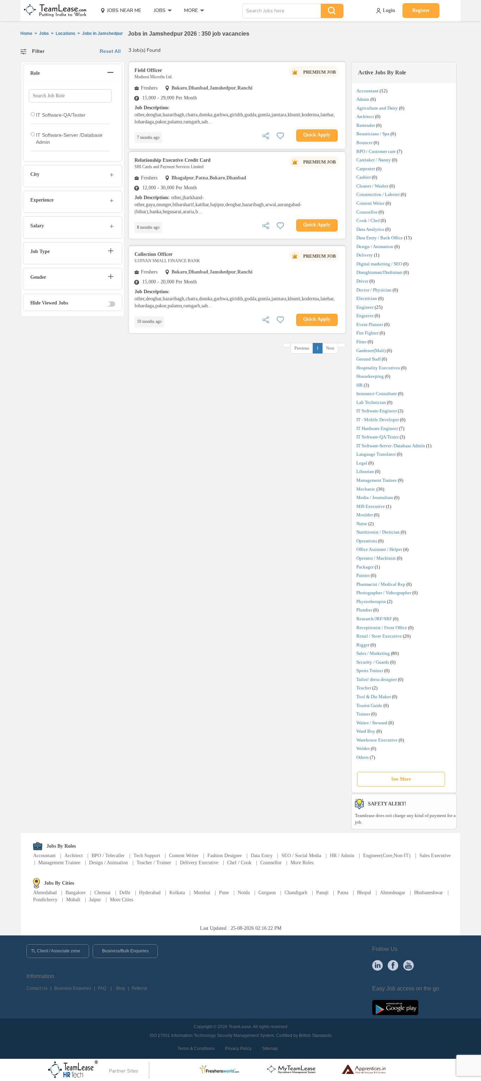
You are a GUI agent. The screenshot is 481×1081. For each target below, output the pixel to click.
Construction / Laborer (378, 194)
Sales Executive (435, 855)
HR (359, 385)
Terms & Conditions (196, 1048)
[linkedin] (377, 965)
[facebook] (393, 965)
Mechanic (365, 489)
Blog (120, 988)
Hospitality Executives (378, 367)
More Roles (302, 862)
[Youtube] (408, 965)
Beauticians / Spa (372, 133)
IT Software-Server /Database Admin (390, 445)
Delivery (364, 255)
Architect (365, 116)
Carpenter (365, 168)
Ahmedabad (45, 892)
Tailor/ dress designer (376, 679)
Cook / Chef (368, 220)
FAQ (102, 988)
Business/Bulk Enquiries (125, 950)
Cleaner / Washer (372, 186)
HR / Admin (342, 855)
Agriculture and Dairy (377, 108)
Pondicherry (45, 899)
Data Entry (262, 855)
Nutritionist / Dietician (378, 532)
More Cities (121, 899)
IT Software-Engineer (376, 410)
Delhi (124, 892)
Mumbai (202, 892)
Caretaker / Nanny (373, 159)
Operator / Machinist (376, 558)
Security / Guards (372, 662)
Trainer (363, 714)
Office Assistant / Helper (379, 549)
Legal (361, 463)
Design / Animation (374, 246)
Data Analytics (370, 229)
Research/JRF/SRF (374, 618)
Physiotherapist (371, 601)
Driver (362, 281)
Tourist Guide (369, 705)
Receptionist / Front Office (381, 627)
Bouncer (364, 142)
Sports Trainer (369, 670)
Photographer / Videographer (383, 592)
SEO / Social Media (301, 855)
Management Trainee (376, 480)
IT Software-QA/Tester (377, 437)
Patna (342, 892)
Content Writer (370, 203)
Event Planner (369, 324)
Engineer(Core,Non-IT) (387, 855)
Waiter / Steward (371, 722)
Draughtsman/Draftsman (379, 272)
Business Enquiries (72, 988)
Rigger (362, 644)
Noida (244, 892)
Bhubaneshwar (428, 892)
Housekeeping (370, 376)
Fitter (361, 341)
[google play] (395, 1007)
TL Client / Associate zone (55, 950)
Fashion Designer (224, 855)
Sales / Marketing (373, 653)
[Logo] (52, 10)
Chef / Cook (239, 862)
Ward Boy (365, 731)
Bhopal (364, 892)
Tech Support (146, 855)
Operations (366, 540)
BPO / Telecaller (108, 855)
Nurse (361, 523)
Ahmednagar (392, 892)
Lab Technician (371, 402)
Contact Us (37, 988)
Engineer (365, 307)
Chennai (102, 892)
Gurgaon (267, 892)
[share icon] (265, 135)
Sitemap (270, 1048)
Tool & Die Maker (374, 696)
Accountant (367, 90)
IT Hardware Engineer (377, 428)
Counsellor (366, 212)
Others (362, 757)
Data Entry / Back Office (379, 237)
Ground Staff (368, 359)
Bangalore (75, 892)
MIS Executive (370, 506)
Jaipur (95, 899)
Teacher (363, 687)
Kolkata (177, 892)
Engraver (365, 315)
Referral (139, 988)
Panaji (322, 892)
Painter (363, 575)
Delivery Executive (199, 862)
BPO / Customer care (376, 151)
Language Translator (376, 454)
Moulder (364, 514)
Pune (224, 892)
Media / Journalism (374, 497)
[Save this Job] (280, 135)
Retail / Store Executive (379, 636)
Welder (363, 748)
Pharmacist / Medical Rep (380, 584)
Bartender (365, 125)
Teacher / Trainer (154, 862)
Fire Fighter (367, 333)
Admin (362, 99)
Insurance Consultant (376, 393)
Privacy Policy (238, 1048)
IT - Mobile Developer (377, 419)
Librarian (365, 471)
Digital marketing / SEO (379, 263)
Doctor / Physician (374, 290)
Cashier (363, 177)
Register (421, 10)
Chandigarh (296, 892)
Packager (365, 567)
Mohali (73, 899)
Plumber (364, 610)
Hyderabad (150, 892)
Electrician (366, 298)
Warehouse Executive (377, 740)
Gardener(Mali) (371, 350)
